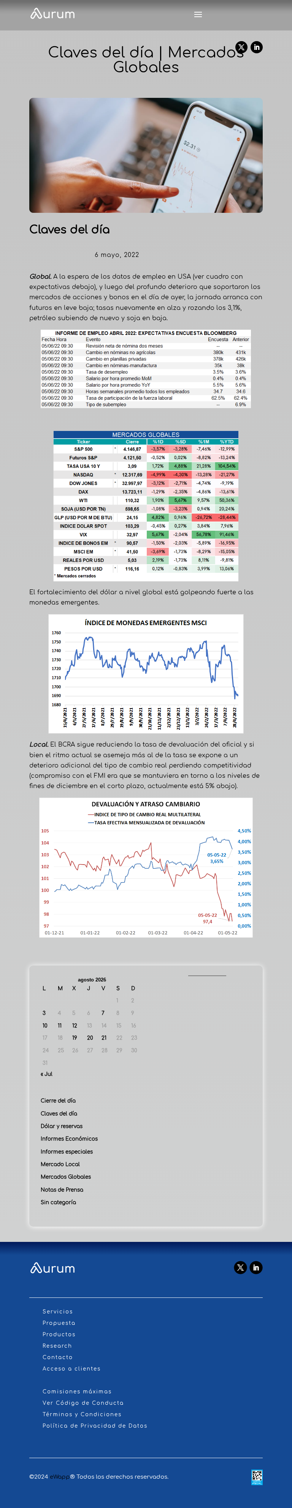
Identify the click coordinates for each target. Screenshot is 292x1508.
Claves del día (59, 1114)
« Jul (46, 1074)
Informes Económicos (69, 1139)
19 (74, 1038)
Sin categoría (58, 1202)
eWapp (60, 1477)
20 (90, 1038)
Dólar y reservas (62, 1126)
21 (104, 1038)
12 (74, 1026)
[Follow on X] (241, 47)
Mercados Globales (66, 1177)
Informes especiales (67, 1152)
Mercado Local (60, 1164)
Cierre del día (58, 1101)
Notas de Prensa (62, 1190)
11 (60, 1026)
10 (45, 1026)
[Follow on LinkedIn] (257, 47)
